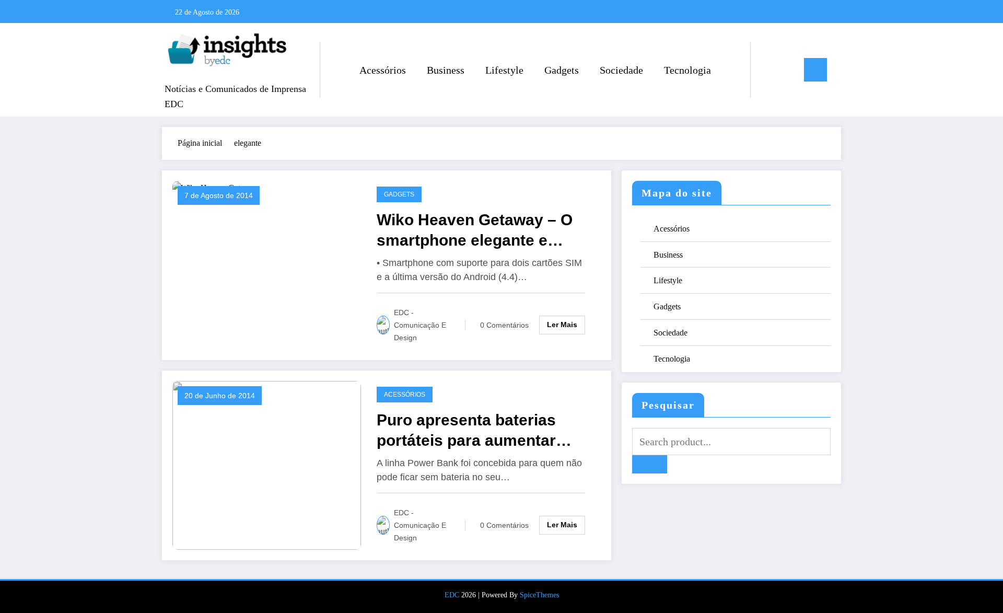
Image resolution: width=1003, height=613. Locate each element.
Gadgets (561, 70)
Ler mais (562, 324)
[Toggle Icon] (815, 70)
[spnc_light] (788, 69)
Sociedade (621, 70)
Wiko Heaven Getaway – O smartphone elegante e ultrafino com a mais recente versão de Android (483, 230)
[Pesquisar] (769, 70)
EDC (452, 595)
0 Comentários (504, 325)
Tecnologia (687, 70)
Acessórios (382, 70)
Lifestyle (504, 70)
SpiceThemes (539, 595)
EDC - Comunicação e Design (420, 325)
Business (445, 70)
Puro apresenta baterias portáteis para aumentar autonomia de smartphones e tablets (485, 430)
